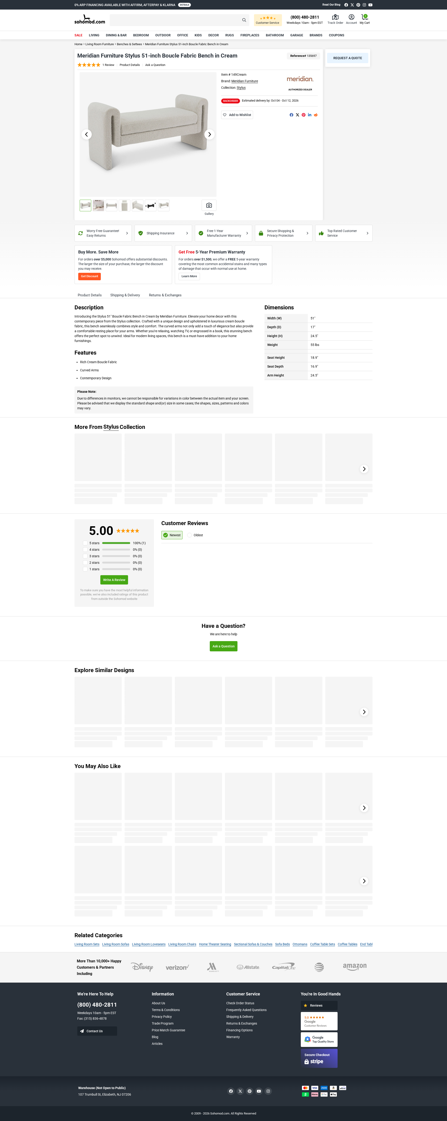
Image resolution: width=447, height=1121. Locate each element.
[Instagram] (364, 5)
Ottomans (300, 944)
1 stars (94, 569)
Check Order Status (240, 1003)
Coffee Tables (347, 944)
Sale (78, 35)
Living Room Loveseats (149, 944)
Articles (157, 1044)
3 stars (94, 556)
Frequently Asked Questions (246, 1010)
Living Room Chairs (182, 944)
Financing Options (239, 1030)
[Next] (364, 469)
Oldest (198, 535)
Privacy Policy (162, 1016)
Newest (175, 535)
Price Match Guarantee (168, 1030)
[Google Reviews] (319, 1021)
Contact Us (95, 1031)
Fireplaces (249, 35)
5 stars (94, 543)
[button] (179, 20)
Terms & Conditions (166, 1010)
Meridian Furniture (244, 81)
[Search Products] (244, 20)
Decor (213, 35)
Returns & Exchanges (241, 1023)
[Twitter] (352, 5)
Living (94, 35)
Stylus (241, 87)
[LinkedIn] (310, 115)
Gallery (209, 213)
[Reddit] (316, 115)
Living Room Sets (86, 944)
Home (78, 44)
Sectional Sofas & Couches (253, 944)
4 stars (94, 549)
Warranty (233, 1037)
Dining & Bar (116, 35)
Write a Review (114, 580)
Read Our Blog (331, 4)
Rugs (229, 35)
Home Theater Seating (215, 944)
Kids (198, 35)
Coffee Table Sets (322, 944)
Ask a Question (155, 65)
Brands (316, 35)
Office (182, 35)
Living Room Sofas (115, 944)
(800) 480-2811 (97, 1004)
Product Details (130, 65)
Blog (155, 1037)
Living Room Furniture (99, 44)
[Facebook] (346, 5)
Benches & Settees (129, 44)
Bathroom (275, 35)
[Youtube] (370, 5)
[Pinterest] (358, 5)
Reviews (316, 1005)
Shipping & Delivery (240, 1016)
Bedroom (141, 35)
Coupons (336, 35)
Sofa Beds (282, 944)
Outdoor (163, 35)
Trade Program (162, 1023)
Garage (296, 35)
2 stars (94, 562)
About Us (158, 1003)
